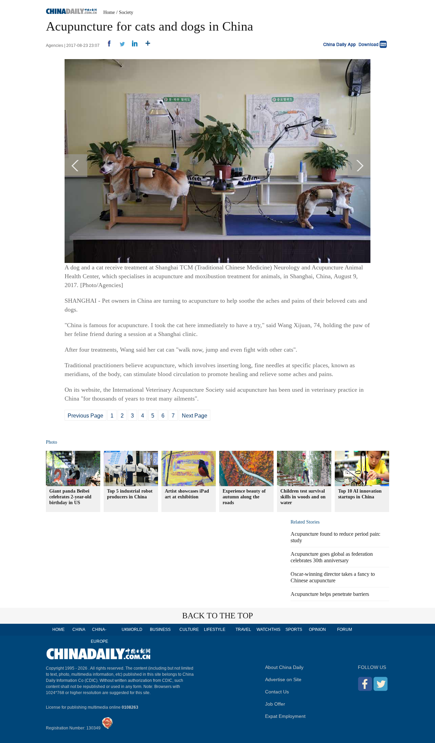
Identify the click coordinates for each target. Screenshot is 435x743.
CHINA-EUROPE (99, 635)
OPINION (317, 629)
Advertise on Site (283, 679)
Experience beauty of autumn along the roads (244, 497)
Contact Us (277, 691)
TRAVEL (243, 629)
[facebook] (106, 45)
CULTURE (189, 629)
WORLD (134, 629)
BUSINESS (160, 629)
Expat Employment (285, 716)
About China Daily (284, 667)
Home (109, 12)
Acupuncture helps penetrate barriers (330, 594)
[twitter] (119, 45)
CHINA (78, 629)
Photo (51, 442)
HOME (58, 629)
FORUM (344, 629)
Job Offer (275, 704)
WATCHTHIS (268, 629)
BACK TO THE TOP (217, 615)
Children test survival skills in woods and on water (303, 497)
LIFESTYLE (214, 629)
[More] (145, 45)
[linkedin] (132, 45)
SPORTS (293, 629)
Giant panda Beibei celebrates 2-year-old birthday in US (70, 497)
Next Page (194, 416)
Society (126, 12)
